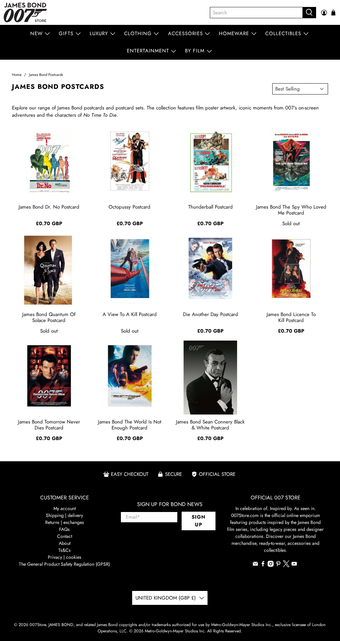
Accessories (185, 33)
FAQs (64, 529)
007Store (38, 625)
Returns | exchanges (64, 522)
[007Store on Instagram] (271, 565)
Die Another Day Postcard (210, 314)
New (36, 33)
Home (17, 75)
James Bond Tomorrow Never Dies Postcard (49, 424)
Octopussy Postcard (129, 207)
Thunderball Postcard (210, 207)
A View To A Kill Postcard (130, 314)
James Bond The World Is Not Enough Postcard (129, 424)
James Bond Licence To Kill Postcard (291, 317)
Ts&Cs (64, 550)
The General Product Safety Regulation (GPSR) (64, 564)
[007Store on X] (286, 565)
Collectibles (283, 33)
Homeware (234, 33)
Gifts (66, 33)
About (64, 543)
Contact (64, 536)
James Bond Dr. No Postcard (49, 207)
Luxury (99, 33)
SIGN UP (199, 520)
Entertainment (148, 50)
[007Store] (25, 12)
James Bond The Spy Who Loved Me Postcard (291, 210)
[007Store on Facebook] (263, 565)
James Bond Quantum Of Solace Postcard (48, 317)
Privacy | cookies (64, 557)
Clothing (138, 33)
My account (64, 508)
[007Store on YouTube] (294, 565)
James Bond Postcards (46, 75)
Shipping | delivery (64, 515)
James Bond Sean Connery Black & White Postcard (210, 424)
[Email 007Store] (255, 565)
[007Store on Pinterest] (278, 565)
